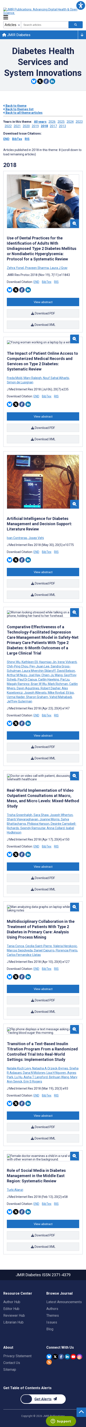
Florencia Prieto (66, 950)
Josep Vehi (36, 538)
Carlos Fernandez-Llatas (24, 955)
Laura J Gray (58, 268)
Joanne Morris (49, 819)
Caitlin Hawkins (48, 679)
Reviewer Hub (14, 1315)
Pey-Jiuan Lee (39, 666)
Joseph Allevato (35, 692)
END (6, 139)
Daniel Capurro (44, 950)
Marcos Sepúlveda (20, 950)
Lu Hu (18, 1077)
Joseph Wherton (61, 815)
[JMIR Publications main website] (40, 11)
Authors (52, 1309)
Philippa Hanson (38, 823)
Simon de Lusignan (20, 382)
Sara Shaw (41, 815)
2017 (53, 126)
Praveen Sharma (36, 268)
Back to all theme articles (24, 112)
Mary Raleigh (32, 378)
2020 (26, 126)
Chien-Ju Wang (52, 675)
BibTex (17, 139)
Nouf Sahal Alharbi (56, 378)
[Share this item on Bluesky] (34, 81)
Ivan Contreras (17, 538)
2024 (70, 121)
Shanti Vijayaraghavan (23, 819)
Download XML (44, 324)
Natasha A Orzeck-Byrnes (50, 1068)
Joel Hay (34, 675)
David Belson (66, 670)
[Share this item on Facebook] (46, 81)
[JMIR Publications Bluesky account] (49, 1356)
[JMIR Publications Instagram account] (79, 1356)
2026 (52, 121)
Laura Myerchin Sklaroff (39, 670)
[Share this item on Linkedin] (52, 81)
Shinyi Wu (14, 662)
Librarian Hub (13, 1322)
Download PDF (44, 313)
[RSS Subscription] (49, 1362)
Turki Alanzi (15, 1190)
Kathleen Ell (29, 662)
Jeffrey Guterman (19, 701)
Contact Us (11, 1363)
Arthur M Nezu (17, 675)
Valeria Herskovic (65, 946)
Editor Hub (11, 1309)
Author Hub (11, 1302)
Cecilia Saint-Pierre (38, 946)
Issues (51, 1322)
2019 (35, 126)
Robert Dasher (50, 688)
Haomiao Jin (47, 662)
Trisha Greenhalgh (20, 815)
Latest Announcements (64, 1302)
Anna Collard (55, 828)
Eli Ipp (70, 692)
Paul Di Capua (27, 679)
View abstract (43, 302)
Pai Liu (65, 679)
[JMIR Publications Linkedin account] (67, 1356)
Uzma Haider (16, 697)
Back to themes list (19, 109)
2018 (44, 126)
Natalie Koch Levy (19, 1068)
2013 (62, 126)
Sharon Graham (37, 697)
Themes (52, 1315)
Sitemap (9, 1369)
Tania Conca (16, 946)
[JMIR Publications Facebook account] (61, 1356)
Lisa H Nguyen (56, 1072)
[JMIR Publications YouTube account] (73, 1356)
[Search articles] (76, 24)
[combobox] (45, 24)
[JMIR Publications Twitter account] (55, 1356)
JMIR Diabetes (18, 35)
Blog (49, 1329)
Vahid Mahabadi (61, 697)
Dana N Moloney (34, 1072)
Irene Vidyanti (67, 662)
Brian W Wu (38, 684)
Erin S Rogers (32, 1081)
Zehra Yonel (15, 268)
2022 (8, 126)
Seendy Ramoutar (33, 828)
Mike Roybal (56, 692)
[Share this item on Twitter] (40, 81)
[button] (81, 5)
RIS (27, 139)
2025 (61, 121)
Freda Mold (15, 378)
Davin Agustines (28, 688)
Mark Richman (58, 684)
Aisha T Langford (35, 1077)
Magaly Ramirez (18, 684)
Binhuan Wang (59, 1077)
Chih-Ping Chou (18, 666)
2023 (79, 121)
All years (40, 121)
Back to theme (15, 105)
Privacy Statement (17, 1356)
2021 (17, 126)
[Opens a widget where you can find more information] (61, 1421)
